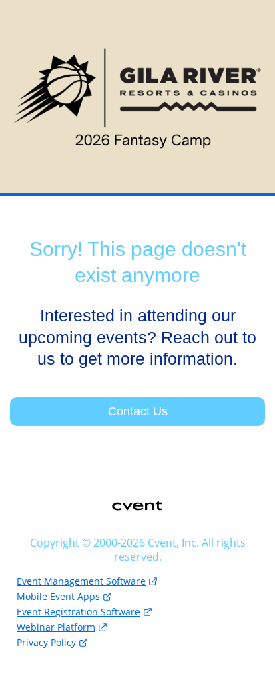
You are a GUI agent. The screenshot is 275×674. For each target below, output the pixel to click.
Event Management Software (81, 581)
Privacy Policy (46, 642)
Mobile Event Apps (58, 596)
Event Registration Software (78, 611)
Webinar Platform (56, 627)
